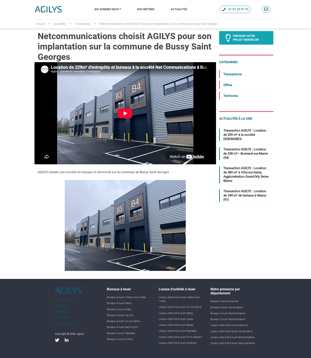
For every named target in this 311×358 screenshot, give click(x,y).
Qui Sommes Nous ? (107, 9)
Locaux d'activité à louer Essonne (229, 325)
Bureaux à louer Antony (120, 339)
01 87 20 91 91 (238, 9)
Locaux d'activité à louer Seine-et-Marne (233, 337)
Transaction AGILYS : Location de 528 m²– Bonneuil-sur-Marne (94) (245, 153)
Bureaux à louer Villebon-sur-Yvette (126, 297)
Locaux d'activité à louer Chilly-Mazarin (180, 337)
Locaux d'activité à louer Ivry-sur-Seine (180, 307)
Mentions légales (64, 323)
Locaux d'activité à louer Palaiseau (178, 330)
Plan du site (61, 317)
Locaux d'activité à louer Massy (176, 313)
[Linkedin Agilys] (67, 340)
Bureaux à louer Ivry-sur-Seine (123, 321)
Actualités (179, 9)
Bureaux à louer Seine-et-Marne (228, 313)
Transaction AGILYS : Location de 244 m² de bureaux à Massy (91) (244, 195)
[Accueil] (48, 9)
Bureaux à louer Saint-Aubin (122, 327)
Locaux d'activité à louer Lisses (176, 319)
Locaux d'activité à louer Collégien (178, 343)
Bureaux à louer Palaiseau (121, 333)
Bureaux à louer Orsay (119, 309)
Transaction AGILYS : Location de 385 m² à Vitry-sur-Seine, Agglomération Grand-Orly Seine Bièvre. (245, 174)
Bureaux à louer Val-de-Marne (227, 307)
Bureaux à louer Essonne (224, 301)
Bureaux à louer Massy (119, 303)
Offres (227, 85)
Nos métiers (145, 9)
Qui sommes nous (65, 299)
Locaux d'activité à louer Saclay (176, 325)
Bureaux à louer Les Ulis (120, 315)
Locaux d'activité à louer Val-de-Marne (231, 331)
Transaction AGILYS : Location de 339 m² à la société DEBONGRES (244, 135)
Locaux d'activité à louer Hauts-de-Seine (233, 343)
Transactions (232, 74)
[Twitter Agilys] (57, 340)
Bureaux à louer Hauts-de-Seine (228, 319)
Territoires (230, 96)
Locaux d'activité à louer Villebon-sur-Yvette (179, 299)
